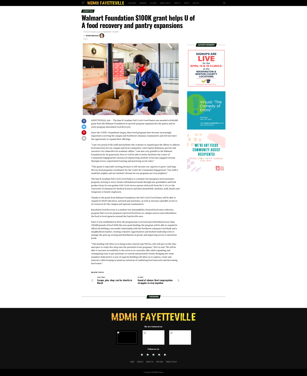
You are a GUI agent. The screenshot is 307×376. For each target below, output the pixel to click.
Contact (140, 361)
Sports (186, 3)
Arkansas (142, 3)
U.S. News (153, 3)
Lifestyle (196, 3)
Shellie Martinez (92, 36)
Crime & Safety (165, 3)
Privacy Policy (171, 361)
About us (149, 361)
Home (132, 361)
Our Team (159, 361)
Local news (132, 3)
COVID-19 (177, 3)
